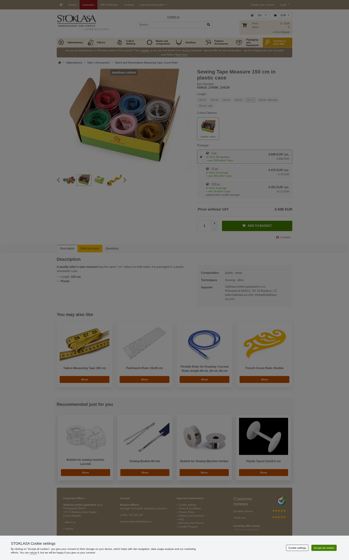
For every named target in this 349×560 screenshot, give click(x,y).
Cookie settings (297, 547)
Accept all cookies (324, 547)
